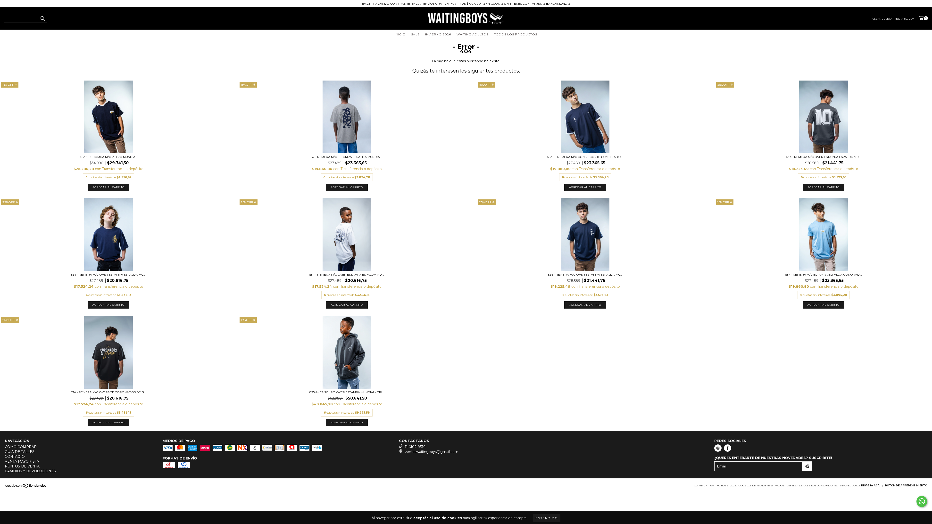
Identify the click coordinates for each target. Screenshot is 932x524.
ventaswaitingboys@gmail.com (431, 452)
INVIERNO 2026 (438, 34)
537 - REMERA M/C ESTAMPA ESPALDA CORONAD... (823, 274)
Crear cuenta (882, 18)
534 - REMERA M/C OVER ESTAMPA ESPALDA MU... (823, 157)
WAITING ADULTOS (472, 34)
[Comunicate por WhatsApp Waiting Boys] (921, 501)
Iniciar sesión (905, 18)
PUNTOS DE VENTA (22, 466)
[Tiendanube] (26, 487)
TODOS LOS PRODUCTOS (515, 34)
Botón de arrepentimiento (906, 485)
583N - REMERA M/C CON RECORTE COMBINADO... (585, 157)
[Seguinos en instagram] (718, 448)
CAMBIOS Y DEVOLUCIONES (30, 471)
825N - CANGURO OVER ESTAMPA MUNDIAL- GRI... (346, 392)
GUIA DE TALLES (19, 452)
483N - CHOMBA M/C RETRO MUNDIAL (108, 157)
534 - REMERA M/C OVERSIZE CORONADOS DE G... (108, 392)
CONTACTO (15, 456)
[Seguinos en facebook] (727, 448)
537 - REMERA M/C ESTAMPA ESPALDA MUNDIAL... (347, 157)
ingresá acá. (870, 485)
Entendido (546, 518)
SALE (415, 34)
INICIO (400, 34)
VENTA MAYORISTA (22, 461)
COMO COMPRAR (21, 447)
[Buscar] (42, 18)
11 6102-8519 (415, 447)
